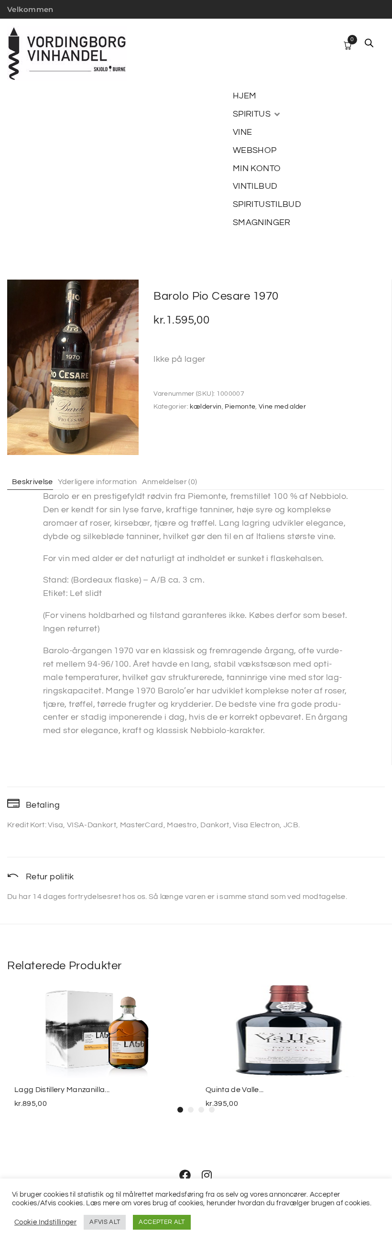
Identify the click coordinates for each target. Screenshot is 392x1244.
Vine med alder (282, 406)
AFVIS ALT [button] (104, 1222)
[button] (257, 114)
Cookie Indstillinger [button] (45, 1222)
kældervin (205, 406)
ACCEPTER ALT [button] (162, 1222)
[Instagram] (207, 1175)
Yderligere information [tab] (97, 482)
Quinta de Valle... (235, 1089)
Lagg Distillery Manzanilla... (61, 1089)
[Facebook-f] (185, 1175)
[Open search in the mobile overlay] (369, 43)
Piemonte (240, 406)
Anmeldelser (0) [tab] (169, 482)
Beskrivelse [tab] (32, 482)
